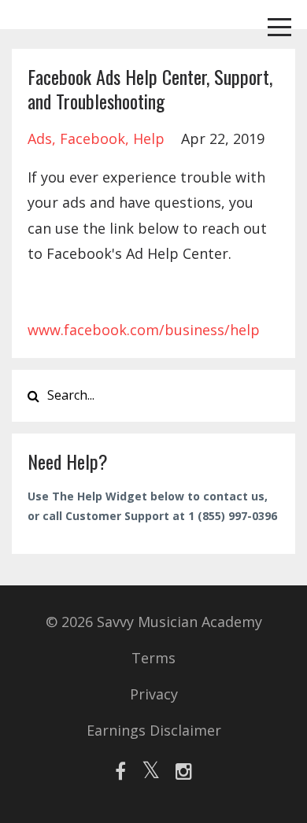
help (149, 138)
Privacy (154, 694)
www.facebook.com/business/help (144, 329)
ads (40, 138)
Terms (153, 657)
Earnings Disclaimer (154, 730)
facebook (92, 138)
